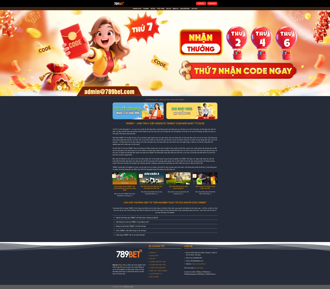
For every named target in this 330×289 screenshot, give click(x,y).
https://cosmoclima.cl (199, 264)
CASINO (146, 8)
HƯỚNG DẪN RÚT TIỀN (158, 262)
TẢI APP (152, 258)
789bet (120, 265)
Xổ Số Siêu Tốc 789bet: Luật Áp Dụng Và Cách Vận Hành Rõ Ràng (125, 188)
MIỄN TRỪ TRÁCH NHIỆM (158, 271)
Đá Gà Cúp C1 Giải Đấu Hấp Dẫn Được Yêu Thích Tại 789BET (178, 187)
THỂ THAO (160, 8)
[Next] (160, 111)
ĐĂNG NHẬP (212, 3)
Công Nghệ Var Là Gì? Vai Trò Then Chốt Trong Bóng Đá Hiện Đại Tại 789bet (151, 188)
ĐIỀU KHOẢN (154, 277)
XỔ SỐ (153, 8)
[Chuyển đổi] (114, 218)
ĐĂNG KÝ (201, 3)
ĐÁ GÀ (168, 8)
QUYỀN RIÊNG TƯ (156, 274)
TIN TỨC (194, 8)
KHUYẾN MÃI (184, 8)
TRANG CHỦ (137, 8)
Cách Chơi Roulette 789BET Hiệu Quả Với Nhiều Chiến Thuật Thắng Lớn (205, 188)
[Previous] (115, 111)
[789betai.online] (122, 3)
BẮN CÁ (175, 8)
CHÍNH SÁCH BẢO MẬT (157, 268)
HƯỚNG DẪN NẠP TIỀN (158, 265)
